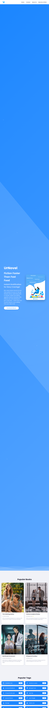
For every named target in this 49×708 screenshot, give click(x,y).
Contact (28, 2)
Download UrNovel (11, 308)
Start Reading (12, 620)
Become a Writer (42, 2)
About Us (34, 2)
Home (22, 2)
